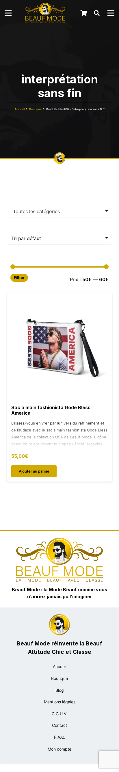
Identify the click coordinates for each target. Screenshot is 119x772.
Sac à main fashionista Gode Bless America (50, 410)
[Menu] (8, 13)
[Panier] (84, 13)
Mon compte (59, 749)
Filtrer (19, 277)
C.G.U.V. (59, 713)
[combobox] (59, 210)
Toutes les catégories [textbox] (36, 211)
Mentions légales (59, 701)
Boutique (35, 109)
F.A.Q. (59, 737)
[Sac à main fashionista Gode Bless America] (59, 296)
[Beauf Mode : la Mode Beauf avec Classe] (45, 13)
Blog (59, 690)
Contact (59, 725)
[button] (96, 13)
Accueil (19, 109)
